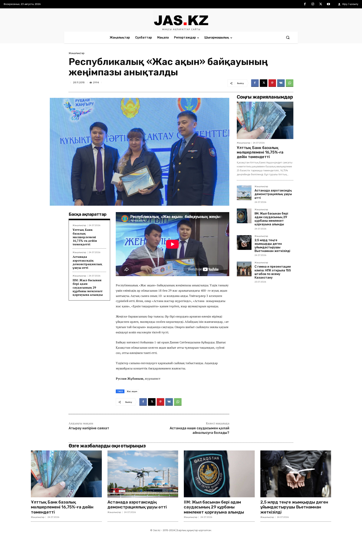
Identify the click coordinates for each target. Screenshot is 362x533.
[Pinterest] (272, 83)
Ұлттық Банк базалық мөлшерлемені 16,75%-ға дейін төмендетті (85, 237)
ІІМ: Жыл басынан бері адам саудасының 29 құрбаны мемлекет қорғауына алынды (88, 287)
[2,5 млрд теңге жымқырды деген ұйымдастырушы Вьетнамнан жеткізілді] (244, 242)
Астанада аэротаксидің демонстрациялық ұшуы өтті (87, 262)
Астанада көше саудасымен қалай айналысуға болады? (199, 430)
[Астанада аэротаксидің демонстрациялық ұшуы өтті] (244, 192)
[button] (287, 37)
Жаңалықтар (76, 53)
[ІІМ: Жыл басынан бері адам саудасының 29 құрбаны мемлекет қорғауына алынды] (244, 216)
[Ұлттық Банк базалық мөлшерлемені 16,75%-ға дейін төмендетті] (265, 120)
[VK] (281, 83)
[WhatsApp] (289, 83)
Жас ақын (132, 391)
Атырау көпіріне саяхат (89, 428)
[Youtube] (328, 4)
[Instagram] (313, 4)
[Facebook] (305, 4)
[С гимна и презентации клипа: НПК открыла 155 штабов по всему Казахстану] (244, 269)
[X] (321, 4)
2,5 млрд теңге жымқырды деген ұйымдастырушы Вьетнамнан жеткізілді (272, 245)
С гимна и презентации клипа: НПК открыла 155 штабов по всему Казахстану (273, 272)
